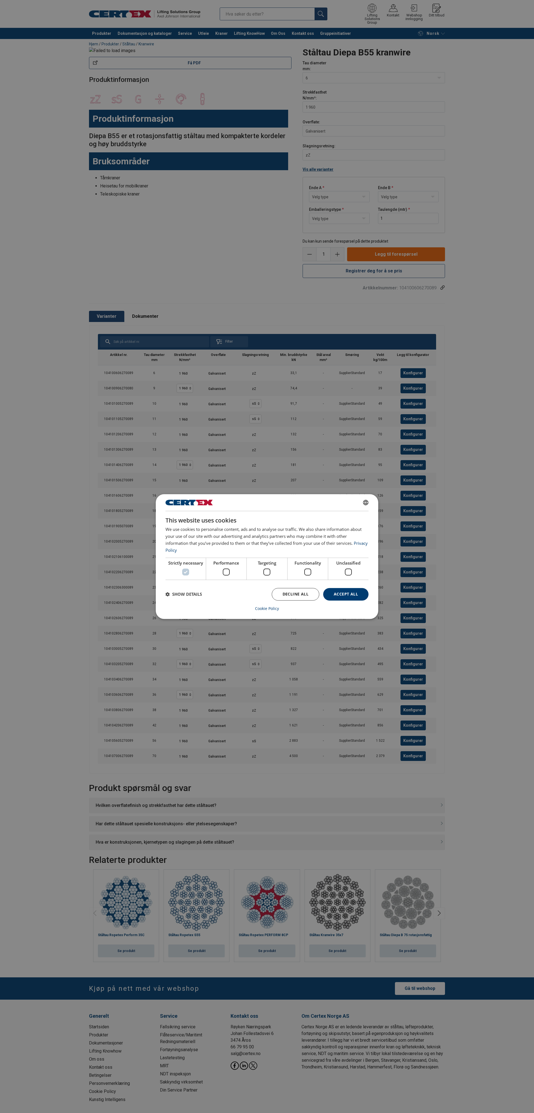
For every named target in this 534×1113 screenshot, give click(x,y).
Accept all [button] (346, 594)
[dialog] (267, 556)
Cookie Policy (267, 608)
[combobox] (366, 502)
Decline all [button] (295, 594)
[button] (183, 594)
